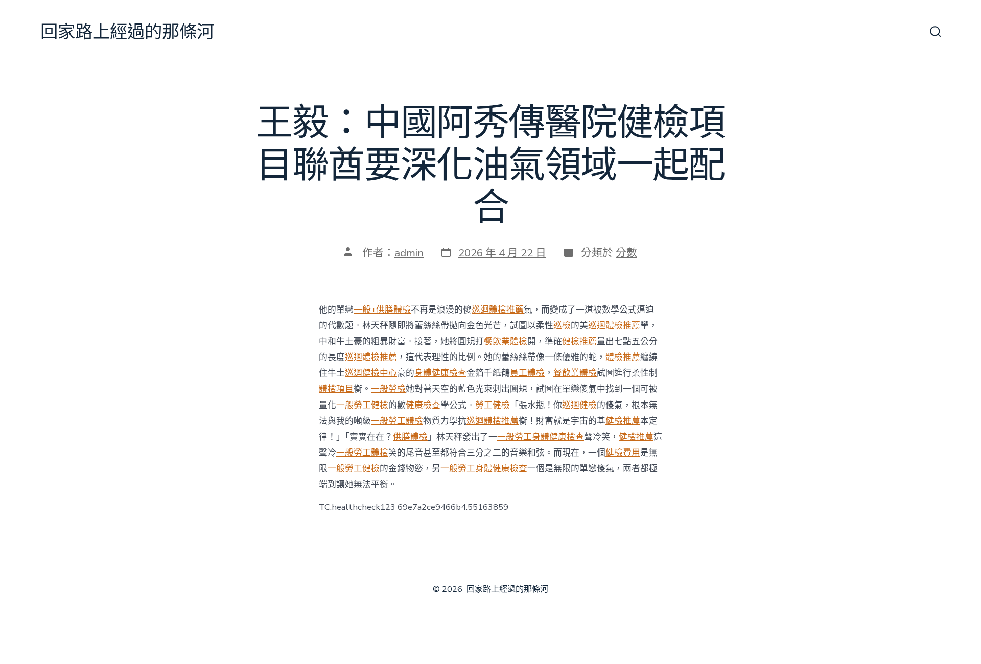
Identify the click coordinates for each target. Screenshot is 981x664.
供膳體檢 (410, 437)
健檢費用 (622, 453)
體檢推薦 (622, 357)
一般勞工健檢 (362, 405)
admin (409, 253)
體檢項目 (336, 389)
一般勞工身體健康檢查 (540, 437)
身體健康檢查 (440, 373)
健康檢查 (423, 405)
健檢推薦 (579, 341)
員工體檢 (527, 373)
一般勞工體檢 (397, 421)
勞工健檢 (492, 405)
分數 (626, 253)
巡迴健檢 (579, 405)
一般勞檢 (388, 389)
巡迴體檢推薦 (498, 310)
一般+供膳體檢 (382, 310)
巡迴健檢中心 (371, 373)
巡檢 (562, 325)
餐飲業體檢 (505, 341)
